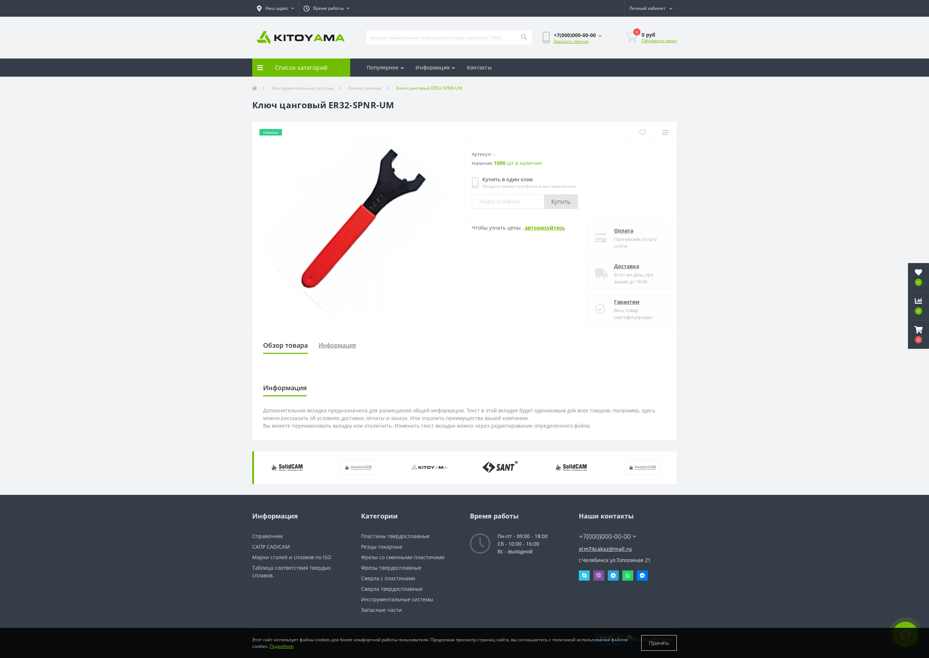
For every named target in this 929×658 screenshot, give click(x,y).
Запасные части (381, 609)
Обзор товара (285, 345)
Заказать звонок (571, 41)
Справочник (267, 536)
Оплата (623, 230)
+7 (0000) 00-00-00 (601, 525)
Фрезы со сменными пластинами (403, 557)
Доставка (626, 266)
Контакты (479, 67)
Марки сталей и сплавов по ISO (291, 557)
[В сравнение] (665, 132)
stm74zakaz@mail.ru (605, 548)
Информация (433, 67)
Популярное (382, 67)
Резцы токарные (381, 546)
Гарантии (626, 301)
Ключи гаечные (365, 88)
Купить (561, 202)
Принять (659, 642)
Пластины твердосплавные (395, 536)
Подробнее (282, 646)
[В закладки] (642, 132)
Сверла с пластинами (388, 578)
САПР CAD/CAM (271, 546)
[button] (275, 8)
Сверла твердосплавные (392, 588)
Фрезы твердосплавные (391, 567)
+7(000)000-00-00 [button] (605, 536)
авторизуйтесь (545, 227)
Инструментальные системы (303, 88)
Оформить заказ (659, 40)
